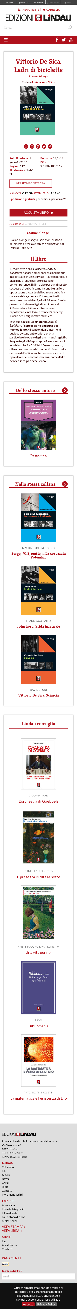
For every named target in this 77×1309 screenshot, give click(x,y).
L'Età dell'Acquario (13, 1209)
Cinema (31, 223)
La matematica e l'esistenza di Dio (38, 1098)
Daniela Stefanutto (38, 871)
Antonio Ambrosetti (38, 1092)
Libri (4, 1171)
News (5, 1178)
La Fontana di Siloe (13, 1217)
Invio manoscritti (12, 1194)
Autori (6, 1175)
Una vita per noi (38, 952)
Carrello (53, 9)
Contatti (7, 1190)
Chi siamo (8, 1167)
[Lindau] (39, 17)
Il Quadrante (10, 1213)
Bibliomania (38, 1026)
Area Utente (9, 1245)
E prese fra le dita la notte (38, 877)
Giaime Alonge (38, 76)
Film (42, 223)
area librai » (12, 1231)
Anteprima (8, 1205)
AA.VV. (38, 1020)
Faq (4, 1241)
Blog (5, 1186)
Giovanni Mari (38, 795)
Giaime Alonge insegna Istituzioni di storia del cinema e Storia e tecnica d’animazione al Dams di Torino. (37, 243)
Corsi (5, 1182)
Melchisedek (9, 1221)
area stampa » (14, 1227)
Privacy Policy (46, 1304)
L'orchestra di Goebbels (38, 801)
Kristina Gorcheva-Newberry (39, 946)
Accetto (28, 1304)
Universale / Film (43, 82)
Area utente (29, 9)
